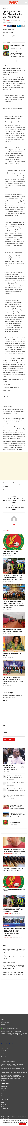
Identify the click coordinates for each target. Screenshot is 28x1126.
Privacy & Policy (5, 1108)
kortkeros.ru (4, 1052)
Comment (5, 700)
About (2, 1102)
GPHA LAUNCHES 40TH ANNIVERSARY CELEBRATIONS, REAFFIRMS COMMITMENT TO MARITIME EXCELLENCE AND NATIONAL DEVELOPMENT (14, 932)
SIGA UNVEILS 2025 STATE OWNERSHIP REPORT (13, 1068)
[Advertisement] (14, 466)
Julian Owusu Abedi (8, 853)
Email (4, 725)
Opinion (6, 846)
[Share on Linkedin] (19, 26)
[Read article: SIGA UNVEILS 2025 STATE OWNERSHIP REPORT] (6, 47)
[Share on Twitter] (14, 26)
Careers (3, 1106)
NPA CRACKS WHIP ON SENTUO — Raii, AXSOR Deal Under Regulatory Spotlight (17, 807)
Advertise (3, 1090)
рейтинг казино (5, 1022)
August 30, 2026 (14, 48)
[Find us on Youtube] (9, 1044)
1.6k (12, 633)
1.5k (20, 48)
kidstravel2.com (5, 1050)
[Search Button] (26, 2)
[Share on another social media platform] (23, 26)
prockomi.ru (4, 1053)
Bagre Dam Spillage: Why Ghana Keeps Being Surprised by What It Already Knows (17, 815)
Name (4, 719)
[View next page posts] (15, 61)
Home (4, 8)
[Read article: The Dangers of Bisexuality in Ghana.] (14, 644)
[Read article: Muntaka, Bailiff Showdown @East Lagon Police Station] (14, 756)
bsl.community (4, 1048)
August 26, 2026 (6, 609)
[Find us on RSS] (12, 1044)
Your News (3, 1088)
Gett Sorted (4, 1094)
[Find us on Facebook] (1, 1044)
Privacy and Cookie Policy (12, 1124)
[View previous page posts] (13, 61)
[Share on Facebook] (9, 26)
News (7, 8)
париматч (3, 1021)
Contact (3, 1110)
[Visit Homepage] (13, 2)
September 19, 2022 (15, 20)
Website (5, 732)
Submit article (4, 1086)
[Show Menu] (2, 2)
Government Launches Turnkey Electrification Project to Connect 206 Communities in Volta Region (13, 577)
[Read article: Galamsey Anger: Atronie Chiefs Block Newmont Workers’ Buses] (14, 620)
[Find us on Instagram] (6, 1044)
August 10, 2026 (6, 633)
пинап (2, 1019)
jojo (8, 20)
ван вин (3, 1024)
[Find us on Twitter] (4, 1044)
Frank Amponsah (7, 892)
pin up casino (4, 1017)
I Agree (23, 1124)
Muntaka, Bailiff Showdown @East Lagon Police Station (10, 767)
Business (6, 925)
